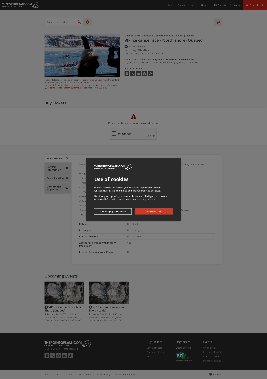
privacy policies (147, 199)
